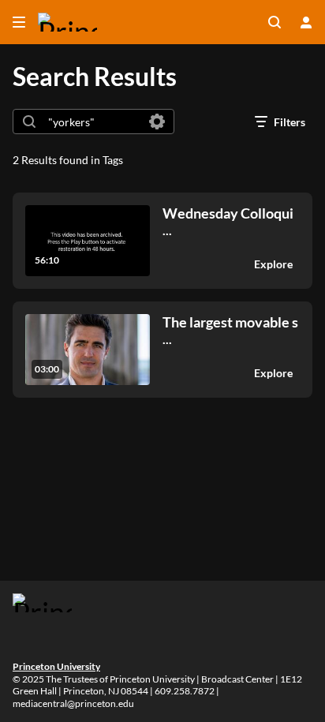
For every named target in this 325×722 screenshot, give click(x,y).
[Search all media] (274, 22)
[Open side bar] (19, 22)
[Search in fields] (157, 121)
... (227, 221)
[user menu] (306, 22)
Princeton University (56, 666)
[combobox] (92, 121)
